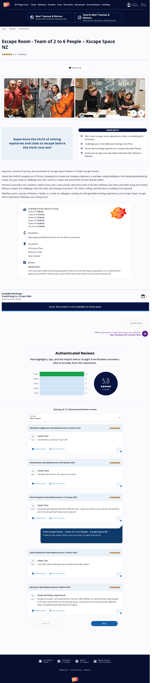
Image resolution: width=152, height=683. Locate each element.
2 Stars (35, 388)
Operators (87, 670)
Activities (13, 29)
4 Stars (35, 379)
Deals (33, 5)
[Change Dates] (144, 296)
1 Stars (35, 393)
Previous (45, 623)
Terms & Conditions (76, 670)
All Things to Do (21, 5)
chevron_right (141, 113)
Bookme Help (63, 670)
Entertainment (24, 29)
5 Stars (35, 374)
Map (108, 5)
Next (104, 623)
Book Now (136, 323)
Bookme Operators (144, 4)
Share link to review (56, 448)
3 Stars (35, 384)
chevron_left (133, 113)
